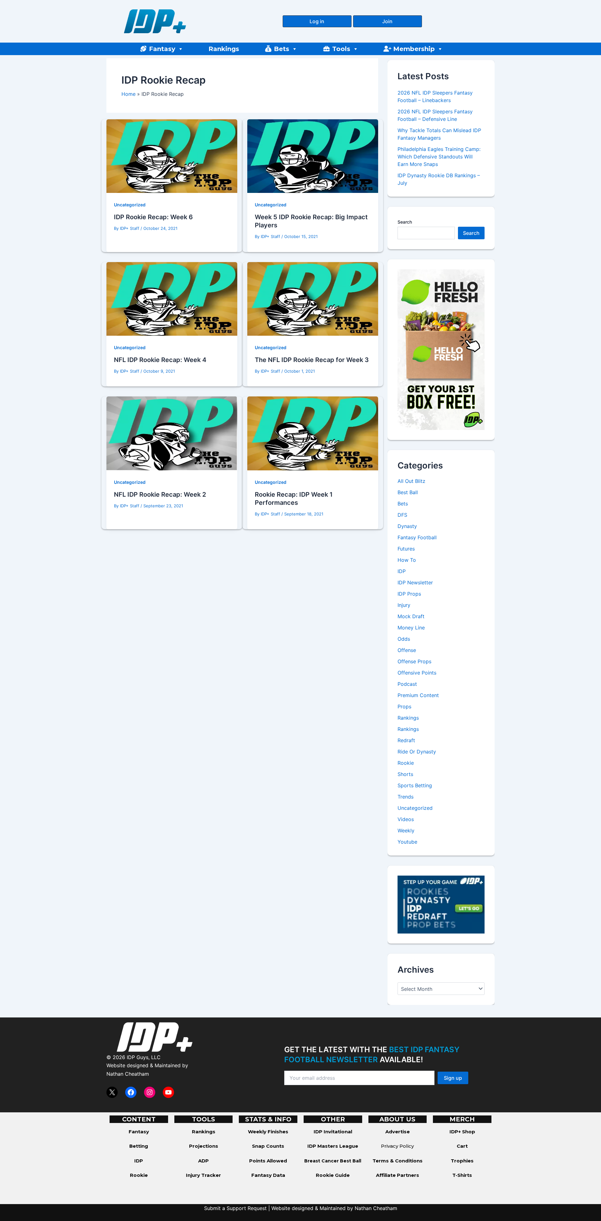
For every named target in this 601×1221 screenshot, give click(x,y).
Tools (341, 49)
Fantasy (162, 49)
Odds (404, 639)
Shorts (405, 774)
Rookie (406, 763)
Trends (406, 797)
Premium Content (418, 695)
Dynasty (407, 526)
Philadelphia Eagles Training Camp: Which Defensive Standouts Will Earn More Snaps (439, 156)
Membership (414, 49)
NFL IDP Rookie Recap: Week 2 (160, 494)
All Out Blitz (411, 481)
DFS (402, 515)
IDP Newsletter (415, 582)
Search (405, 222)
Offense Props (414, 661)
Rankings (223, 49)
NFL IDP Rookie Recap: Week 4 (160, 360)
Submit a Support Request (235, 1208)
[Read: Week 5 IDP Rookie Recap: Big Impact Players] (312, 156)
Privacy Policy (397, 1146)
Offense (407, 650)
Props (404, 706)
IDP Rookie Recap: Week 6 (153, 217)
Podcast (407, 684)
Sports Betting (415, 785)
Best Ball (408, 492)
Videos (406, 819)
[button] (317, 21)
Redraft (406, 740)
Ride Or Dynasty (417, 751)
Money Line (411, 627)
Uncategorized (130, 204)
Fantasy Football (417, 537)
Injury (404, 605)
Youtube (407, 842)
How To (407, 560)
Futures (406, 549)
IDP (402, 571)
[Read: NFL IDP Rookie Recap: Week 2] (171, 433)
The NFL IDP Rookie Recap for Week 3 (312, 360)
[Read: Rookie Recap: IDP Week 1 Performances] (312, 433)
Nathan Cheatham (127, 1074)
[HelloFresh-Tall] (441, 349)
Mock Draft (411, 616)
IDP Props (409, 594)
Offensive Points (417, 673)
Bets (281, 49)
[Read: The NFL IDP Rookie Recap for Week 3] (312, 298)
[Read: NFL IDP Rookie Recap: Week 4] (171, 298)
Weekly (406, 830)
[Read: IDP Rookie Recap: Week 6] (171, 156)
